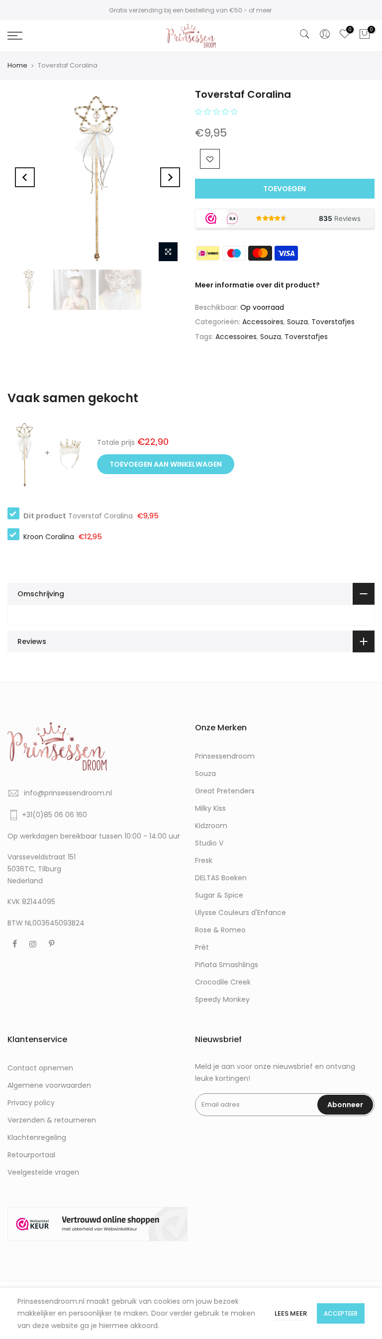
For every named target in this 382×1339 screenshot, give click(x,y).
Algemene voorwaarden (49, 1085)
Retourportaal (31, 1155)
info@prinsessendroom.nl (68, 793)
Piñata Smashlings (226, 965)
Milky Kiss (210, 808)
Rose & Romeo (220, 930)
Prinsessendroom (225, 756)
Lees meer (291, 1313)
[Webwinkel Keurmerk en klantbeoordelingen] (97, 1224)
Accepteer (341, 1313)
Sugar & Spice (219, 895)
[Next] (170, 177)
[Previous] (25, 177)
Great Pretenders (225, 791)
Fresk (203, 860)
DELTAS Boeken (221, 878)
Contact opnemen (40, 1068)
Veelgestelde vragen (43, 1172)
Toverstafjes (333, 322)
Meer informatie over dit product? (257, 285)
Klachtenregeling (36, 1137)
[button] (217, 112)
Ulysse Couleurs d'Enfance (240, 912)
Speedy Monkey (222, 999)
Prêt (202, 947)
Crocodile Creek (223, 982)
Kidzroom (211, 826)
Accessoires (263, 322)
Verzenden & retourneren (51, 1120)
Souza (297, 322)
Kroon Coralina (48, 537)
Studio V (209, 843)
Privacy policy (31, 1103)
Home (17, 65)
